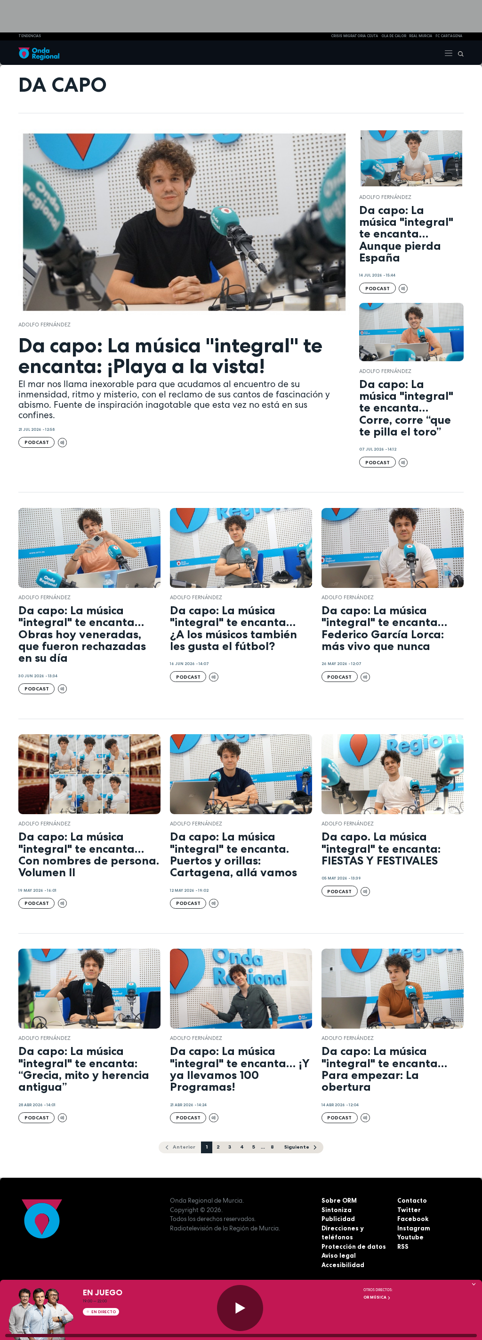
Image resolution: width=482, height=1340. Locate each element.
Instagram (413, 1228)
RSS (403, 1246)
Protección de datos (353, 1246)
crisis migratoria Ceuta (354, 36)
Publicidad (338, 1218)
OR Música (375, 1297)
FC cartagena (448, 36)
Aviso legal (338, 1255)
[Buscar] (458, 52)
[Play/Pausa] (240, 1308)
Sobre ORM (339, 1200)
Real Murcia (420, 36)
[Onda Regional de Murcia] (38, 52)
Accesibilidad (342, 1265)
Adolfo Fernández (44, 324)
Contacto (412, 1200)
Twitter (409, 1209)
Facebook (412, 1218)
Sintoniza (336, 1209)
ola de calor (393, 36)
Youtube (410, 1237)
